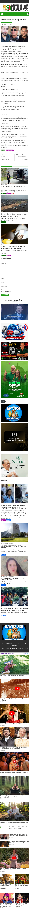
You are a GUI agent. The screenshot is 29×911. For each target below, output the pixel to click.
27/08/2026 (4, 184)
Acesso (10, 24)
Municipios (8, 520)
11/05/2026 (4, 576)
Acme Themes (14, 650)
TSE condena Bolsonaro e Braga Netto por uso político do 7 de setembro (22, 157)
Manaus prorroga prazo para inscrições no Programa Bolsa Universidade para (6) (7, 157)
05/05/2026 (4, 606)
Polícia (12, 193)
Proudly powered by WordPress (9, 648)
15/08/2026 (4, 543)
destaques (8, 193)
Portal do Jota (14, 643)
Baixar (3, 401)
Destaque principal (9, 150)
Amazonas (3, 150)
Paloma (10, 184)
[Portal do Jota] (14, 11)
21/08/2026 (4, 504)
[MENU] (28, 14)
